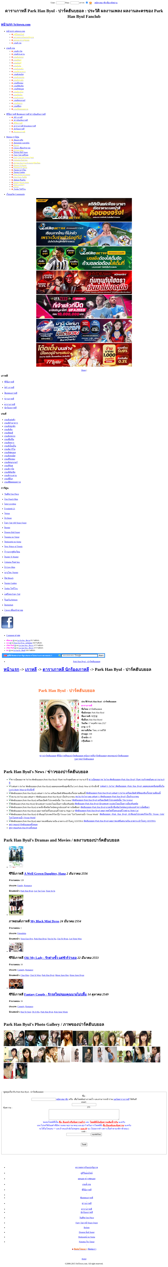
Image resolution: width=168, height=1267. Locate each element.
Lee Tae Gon (39, 891)
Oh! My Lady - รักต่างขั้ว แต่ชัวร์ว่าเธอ (50, 957)
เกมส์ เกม (17, 43)
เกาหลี (31, 669)
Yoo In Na (51, 939)
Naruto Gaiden (19, 172)
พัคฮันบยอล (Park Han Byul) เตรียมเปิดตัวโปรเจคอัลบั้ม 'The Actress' (102, 800)
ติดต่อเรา (92, 1249)
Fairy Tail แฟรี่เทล (20, 155)
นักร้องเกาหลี (18, 129)
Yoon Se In (50, 891)
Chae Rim (24, 975)
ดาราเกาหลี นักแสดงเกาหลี (24, 126)
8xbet (84, 1259)
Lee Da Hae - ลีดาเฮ (23, 640)
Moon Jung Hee (62, 975)
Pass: (67, 3)
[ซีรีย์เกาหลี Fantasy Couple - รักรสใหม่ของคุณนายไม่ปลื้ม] (16, 988)
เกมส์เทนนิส (18, 74)
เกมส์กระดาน (19, 54)
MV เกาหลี (17, 117)
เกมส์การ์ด (17, 51)
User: (53, 3)
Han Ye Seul (25, 1012)
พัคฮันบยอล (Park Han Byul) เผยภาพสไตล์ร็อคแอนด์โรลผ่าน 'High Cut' (107, 810)
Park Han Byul (26, 891)
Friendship (21, 933)
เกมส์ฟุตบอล (18, 89)
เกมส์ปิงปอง (18, 83)
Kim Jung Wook (61, 1012)
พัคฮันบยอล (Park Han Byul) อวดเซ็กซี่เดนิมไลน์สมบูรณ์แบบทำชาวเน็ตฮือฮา (115, 807)
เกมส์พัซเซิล (18, 86)
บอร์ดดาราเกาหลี (121, 1099)
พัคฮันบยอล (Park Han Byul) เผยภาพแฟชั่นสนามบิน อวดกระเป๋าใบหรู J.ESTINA (120, 821)
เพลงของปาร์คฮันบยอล (117, 756)
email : (84, 1102)
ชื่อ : (84, 1096)
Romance (28, 885)
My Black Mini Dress (44, 921)
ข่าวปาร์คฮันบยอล (48, 756)
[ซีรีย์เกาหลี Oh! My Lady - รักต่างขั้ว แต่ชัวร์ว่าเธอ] (16, 951)
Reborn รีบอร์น (19, 180)
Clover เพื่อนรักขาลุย (21, 148)
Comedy (20, 970)
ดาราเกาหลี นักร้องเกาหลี (66, 669)
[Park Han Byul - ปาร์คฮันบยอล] (9, 1045)
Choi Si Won (35, 975)
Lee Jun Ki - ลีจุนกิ (19, 650)
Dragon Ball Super (20, 152)
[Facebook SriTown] (7, 628)
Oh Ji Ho (36, 1012)
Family (20, 885)
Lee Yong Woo (75, 939)
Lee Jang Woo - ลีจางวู (26, 645)
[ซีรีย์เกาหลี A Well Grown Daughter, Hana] (16, 867)
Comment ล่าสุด (13, 635)
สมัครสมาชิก (100, 3)
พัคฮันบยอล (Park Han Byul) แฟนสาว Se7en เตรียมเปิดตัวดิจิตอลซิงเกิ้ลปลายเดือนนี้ (123, 793)
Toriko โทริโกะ (19, 189)
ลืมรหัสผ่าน (112, 3)
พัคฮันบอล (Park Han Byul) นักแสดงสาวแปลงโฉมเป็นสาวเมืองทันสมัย (106, 804)
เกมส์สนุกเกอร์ (19, 100)
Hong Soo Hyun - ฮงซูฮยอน (23, 643)
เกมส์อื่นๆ (17, 106)
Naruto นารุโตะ (19, 170)
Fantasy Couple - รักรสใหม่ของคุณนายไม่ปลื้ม (55, 994)
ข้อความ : (7, 1108)
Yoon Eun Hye (26, 939)
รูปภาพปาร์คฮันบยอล (84, 759)
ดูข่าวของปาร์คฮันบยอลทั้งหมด (23, 824)
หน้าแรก (11, 669)
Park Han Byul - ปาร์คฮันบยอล (86, 661)
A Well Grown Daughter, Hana (45, 873)
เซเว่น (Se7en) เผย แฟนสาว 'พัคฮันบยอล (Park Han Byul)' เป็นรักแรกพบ (107, 796)
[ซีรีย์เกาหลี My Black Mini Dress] (16, 915)
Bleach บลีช (18, 140)
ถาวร (82, 3)
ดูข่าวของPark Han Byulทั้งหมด (23, 828)
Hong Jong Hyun (77, 975)
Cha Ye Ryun (62, 939)
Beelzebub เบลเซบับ (21, 143)
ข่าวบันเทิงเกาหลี (20, 120)
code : (84, 1131)
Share (83, 370)
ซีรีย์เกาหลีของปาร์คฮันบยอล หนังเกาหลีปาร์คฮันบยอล (82, 756)
